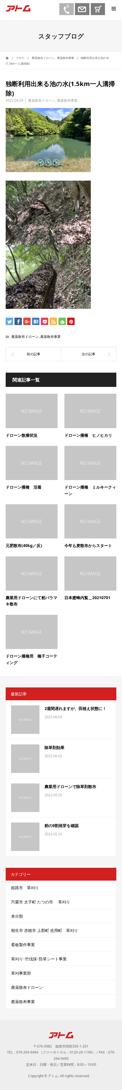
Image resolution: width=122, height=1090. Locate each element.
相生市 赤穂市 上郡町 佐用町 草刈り (44, 930)
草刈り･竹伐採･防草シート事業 (39, 959)
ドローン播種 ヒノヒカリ (88, 435)
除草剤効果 (54, 747)
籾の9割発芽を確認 (62, 825)
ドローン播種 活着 (23, 487)
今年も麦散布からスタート (88, 545)
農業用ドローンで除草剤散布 (70, 786)
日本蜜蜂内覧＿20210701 (87, 597)
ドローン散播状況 (21, 435)
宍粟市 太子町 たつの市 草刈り (42, 902)
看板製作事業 (23, 944)
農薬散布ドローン (41, 100)
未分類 (17, 916)
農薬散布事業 (67, 100)
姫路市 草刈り (25, 887)
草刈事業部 (21, 973)
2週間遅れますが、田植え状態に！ (75, 708)
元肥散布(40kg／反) (24, 545)
